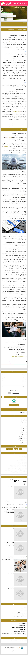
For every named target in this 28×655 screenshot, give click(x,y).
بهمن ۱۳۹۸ (22, 432)
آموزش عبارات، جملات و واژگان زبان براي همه (17, 465)
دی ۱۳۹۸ (23, 430)
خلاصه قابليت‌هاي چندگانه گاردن (20, 463)
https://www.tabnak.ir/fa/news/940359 (18, 356)
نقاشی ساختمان (11, 588)
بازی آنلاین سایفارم (10, 486)
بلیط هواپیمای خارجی (21, 130)
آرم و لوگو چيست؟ (10, 504)
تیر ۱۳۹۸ (23, 420)
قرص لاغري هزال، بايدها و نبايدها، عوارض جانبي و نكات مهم (15, 469)
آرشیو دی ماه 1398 (19, 7)
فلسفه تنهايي (23, 457)
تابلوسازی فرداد (11, 573)
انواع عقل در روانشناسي (21, 461)
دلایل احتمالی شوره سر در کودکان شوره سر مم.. (17, 640)
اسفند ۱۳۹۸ (22, 434)
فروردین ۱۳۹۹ (22, 436)
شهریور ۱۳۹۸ (22, 424)
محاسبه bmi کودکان (10, 479)
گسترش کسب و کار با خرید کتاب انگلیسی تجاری (16, 29)
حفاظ (20, 449)
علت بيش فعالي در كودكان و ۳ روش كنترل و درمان (16, 467)
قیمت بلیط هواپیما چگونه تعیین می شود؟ (14, 501)
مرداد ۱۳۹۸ (22, 422)
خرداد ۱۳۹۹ (22, 440)
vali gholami (22, 412)
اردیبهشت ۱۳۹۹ (22, 438)
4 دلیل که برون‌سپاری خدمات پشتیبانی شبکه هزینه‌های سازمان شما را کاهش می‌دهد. (8, 511)
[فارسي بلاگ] (22, 647)
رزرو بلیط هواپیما (7, 146)
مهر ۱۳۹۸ (23, 426)
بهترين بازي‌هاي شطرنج (21, 459)
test (13, 528)
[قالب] (13, 651)
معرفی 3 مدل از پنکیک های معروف (8, 559)
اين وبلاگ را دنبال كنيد (14, 405)
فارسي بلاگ (18, 647)
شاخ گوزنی (16, 449)
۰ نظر (10, 126)
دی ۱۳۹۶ (23, 418)
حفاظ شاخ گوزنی (10, 449)
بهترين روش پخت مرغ (21, 455)
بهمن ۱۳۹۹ (22, 442)
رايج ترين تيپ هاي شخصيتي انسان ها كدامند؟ (17, 471)
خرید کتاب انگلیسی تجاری (16, 111)
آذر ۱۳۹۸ (23, 428)
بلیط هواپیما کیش (22, 195)
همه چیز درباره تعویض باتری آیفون (8, 507)
